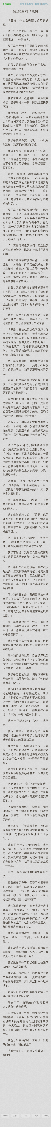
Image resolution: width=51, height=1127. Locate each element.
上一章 (5, 1116)
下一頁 (46, 1116)
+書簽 (35, 1116)
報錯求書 (38, 4)
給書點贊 (30, 4)
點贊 (15, 1116)
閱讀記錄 (45, 4)
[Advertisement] (25, 1084)
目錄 (25, 1116)
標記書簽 (23, 4)
